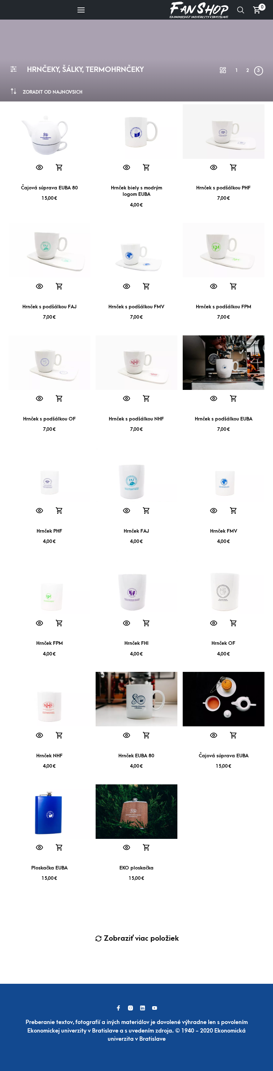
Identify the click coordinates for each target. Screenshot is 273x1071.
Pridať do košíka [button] (59, 168)
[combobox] (52, 92)
